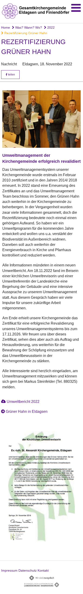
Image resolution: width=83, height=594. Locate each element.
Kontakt (43, 570)
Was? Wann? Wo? (28, 27)
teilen (11, 74)
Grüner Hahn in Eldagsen (26, 411)
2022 (50, 27)
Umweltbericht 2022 (23, 402)
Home (5, 27)
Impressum (9, 570)
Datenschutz (27, 570)
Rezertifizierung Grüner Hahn (25, 33)
